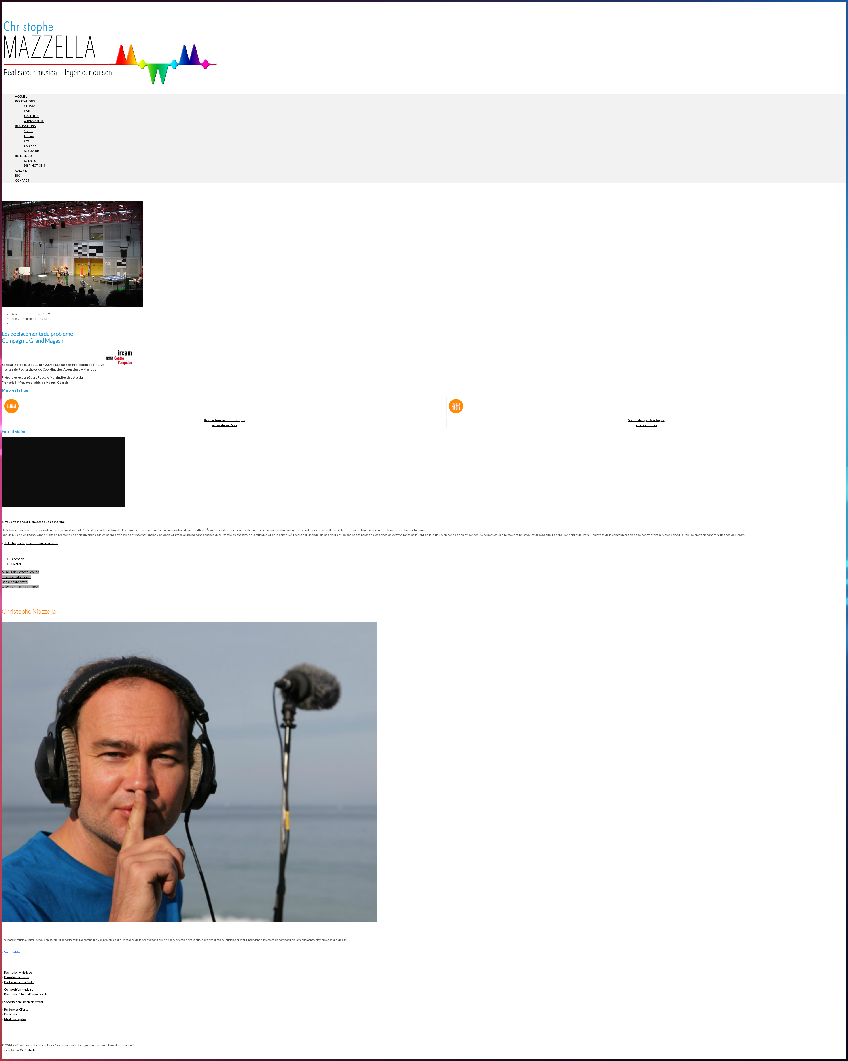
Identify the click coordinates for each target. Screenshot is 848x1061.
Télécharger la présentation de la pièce (31, 543)
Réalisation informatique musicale (25, 994)
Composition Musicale (18, 989)
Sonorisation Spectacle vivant (23, 1002)
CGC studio (28, 1050)
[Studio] (456, 413)
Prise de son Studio (16, 977)
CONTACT (22, 180)
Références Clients (16, 1009)
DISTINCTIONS (34, 165)
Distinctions (12, 1014)
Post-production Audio (19, 982)
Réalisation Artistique (18, 972)
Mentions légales (15, 1019)
